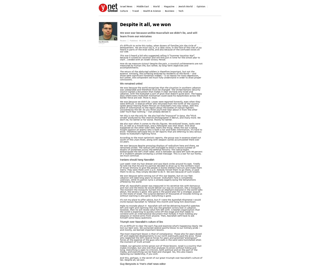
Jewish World (185, 6)
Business (169, 11)
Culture (124, 11)
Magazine (169, 6)
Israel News (126, 6)
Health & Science (152, 11)
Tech (180, 11)
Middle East (142, 6)
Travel (135, 11)
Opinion (201, 6)
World (156, 6)
